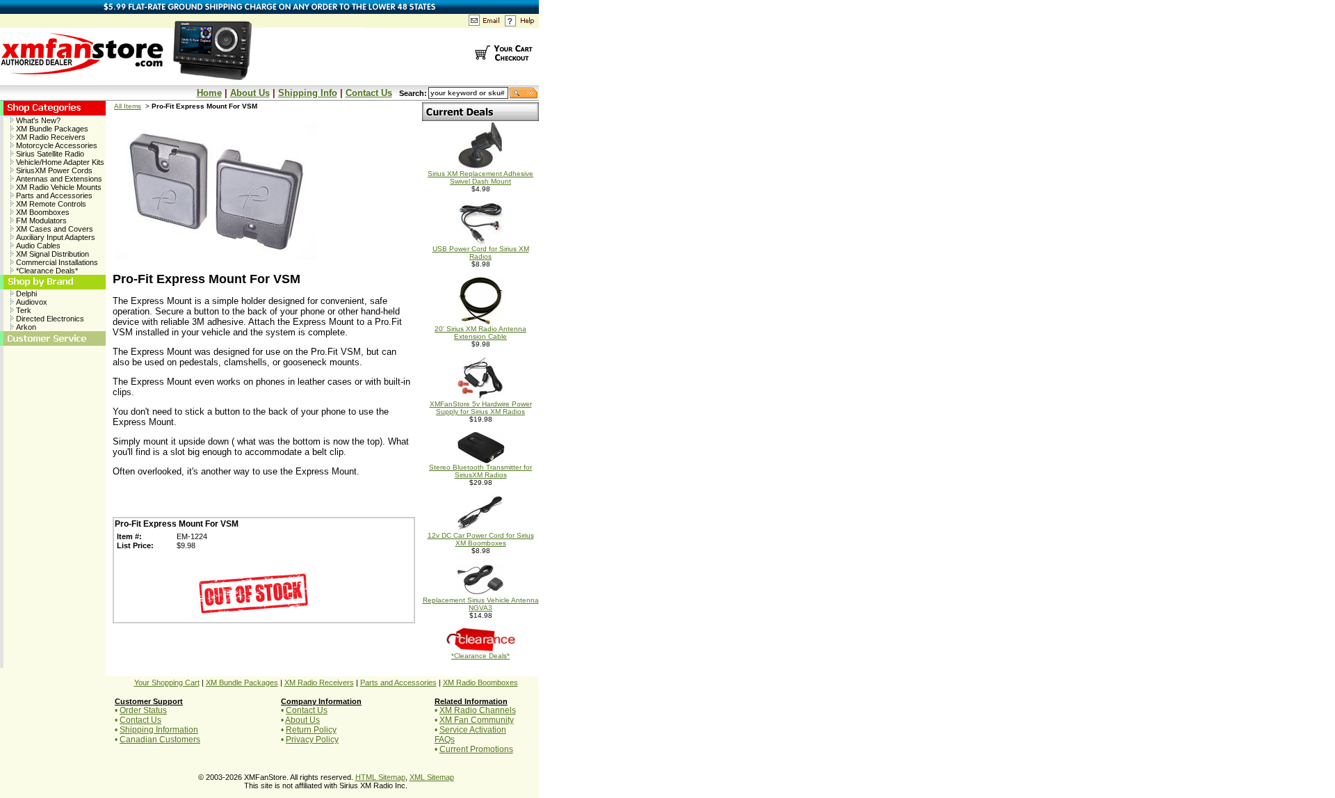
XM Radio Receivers (50, 137)
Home (209, 93)
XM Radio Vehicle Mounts (58, 187)
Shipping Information (159, 730)
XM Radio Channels (477, 710)
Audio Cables (37, 245)
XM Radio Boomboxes (480, 682)
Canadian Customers (160, 739)
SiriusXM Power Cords (53, 170)
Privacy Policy (312, 739)
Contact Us (369, 93)
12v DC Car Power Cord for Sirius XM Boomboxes (481, 539)
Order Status (143, 710)
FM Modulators (40, 220)
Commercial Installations (56, 262)
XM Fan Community (476, 720)
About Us (250, 93)
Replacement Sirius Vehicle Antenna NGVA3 (481, 604)
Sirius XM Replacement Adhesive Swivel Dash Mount (480, 177)
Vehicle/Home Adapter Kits (59, 162)
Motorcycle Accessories (55, 145)
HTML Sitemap (380, 777)
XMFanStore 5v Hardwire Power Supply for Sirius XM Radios (481, 407)
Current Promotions (476, 749)
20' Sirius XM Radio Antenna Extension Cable (480, 332)
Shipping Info (307, 93)
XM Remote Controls (50, 204)
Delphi (25, 293)
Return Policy (311, 730)
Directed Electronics (49, 318)
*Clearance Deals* (46, 270)
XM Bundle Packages (51, 129)
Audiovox (30, 302)
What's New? (37, 120)
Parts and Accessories (53, 195)
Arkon (25, 327)
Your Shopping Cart (167, 682)
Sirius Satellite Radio (49, 154)
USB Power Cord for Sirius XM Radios (480, 252)
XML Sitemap (432, 777)
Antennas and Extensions (58, 179)
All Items (127, 106)
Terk (22, 310)
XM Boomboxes (42, 212)
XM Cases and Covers (53, 229)
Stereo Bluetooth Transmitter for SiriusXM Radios (480, 471)
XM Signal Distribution (51, 254)
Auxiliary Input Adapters (54, 237)
